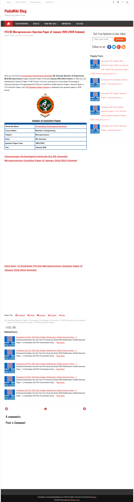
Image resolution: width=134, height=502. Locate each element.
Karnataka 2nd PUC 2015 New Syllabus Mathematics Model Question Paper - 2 (46, 377)
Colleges (79, 23)
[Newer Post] (6, 409)
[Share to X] (12, 327)
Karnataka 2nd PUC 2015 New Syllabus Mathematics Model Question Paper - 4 (46, 337)
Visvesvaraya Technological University (36, 76)
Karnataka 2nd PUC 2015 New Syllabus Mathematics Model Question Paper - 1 (46, 350)
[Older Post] (84, 409)
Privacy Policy (35, 2)
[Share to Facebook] (14, 327)
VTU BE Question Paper (22, 322)
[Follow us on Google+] (119, 48)
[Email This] (7, 327)
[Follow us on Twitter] (114, 48)
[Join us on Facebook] (109, 48)
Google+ (42, 315)
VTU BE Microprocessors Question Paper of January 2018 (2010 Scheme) (44, 32)
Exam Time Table (50, 23)
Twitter (32, 315)
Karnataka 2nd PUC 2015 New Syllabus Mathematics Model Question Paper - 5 (46, 390)
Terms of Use (20, 2)
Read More (60, 343)
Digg (63, 315)
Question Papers (21, 23)
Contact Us (49, 2)
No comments (28, 35)
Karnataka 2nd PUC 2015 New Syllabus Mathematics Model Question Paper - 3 (46, 364)
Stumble (53, 315)
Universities (66, 23)
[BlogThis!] (9, 327)
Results (36, 23)
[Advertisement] (45, 56)
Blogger (93, 497)
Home (9, 2)
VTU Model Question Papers (44, 322)
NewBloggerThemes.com (71, 500)
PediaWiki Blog (15, 11)
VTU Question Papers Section (37, 87)
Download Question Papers (17, 320)
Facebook (21, 315)
